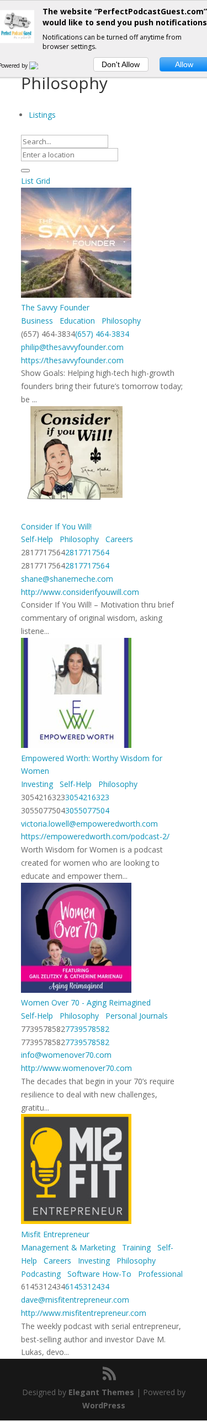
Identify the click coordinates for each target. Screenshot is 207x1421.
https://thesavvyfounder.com (72, 360)
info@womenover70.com (66, 1055)
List (27, 181)
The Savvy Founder (55, 307)
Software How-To (98, 1274)
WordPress (103, 1405)
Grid (43, 181)
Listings (42, 115)
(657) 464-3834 (102, 334)
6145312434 (87, 1286)
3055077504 (87, 810)
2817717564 (87, 552)
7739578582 (87, 1029)
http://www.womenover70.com (76, 1068)
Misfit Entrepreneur (55, 1234)
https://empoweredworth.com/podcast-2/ (95, 836)
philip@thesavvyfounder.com (72, 347)
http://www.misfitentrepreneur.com (83, 1313)
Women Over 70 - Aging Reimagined (86, 1002)
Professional (159, 1274)
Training (135, 1247)
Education (76, 320)
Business (37, 320)
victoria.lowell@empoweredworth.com (89, 823)
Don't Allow (121, 64)
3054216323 (87, 797)
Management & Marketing (68, 1247)
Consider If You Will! (56, 526)
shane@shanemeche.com (67, 578)
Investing (37, 784)
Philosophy (120, 320)
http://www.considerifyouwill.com (80, 592)
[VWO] (40, 65)
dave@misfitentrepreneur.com (75, 1299)
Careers (118, 539)
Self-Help (37, 539)
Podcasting (41, 1274)
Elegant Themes (101, 1392)
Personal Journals (135, 1015)
